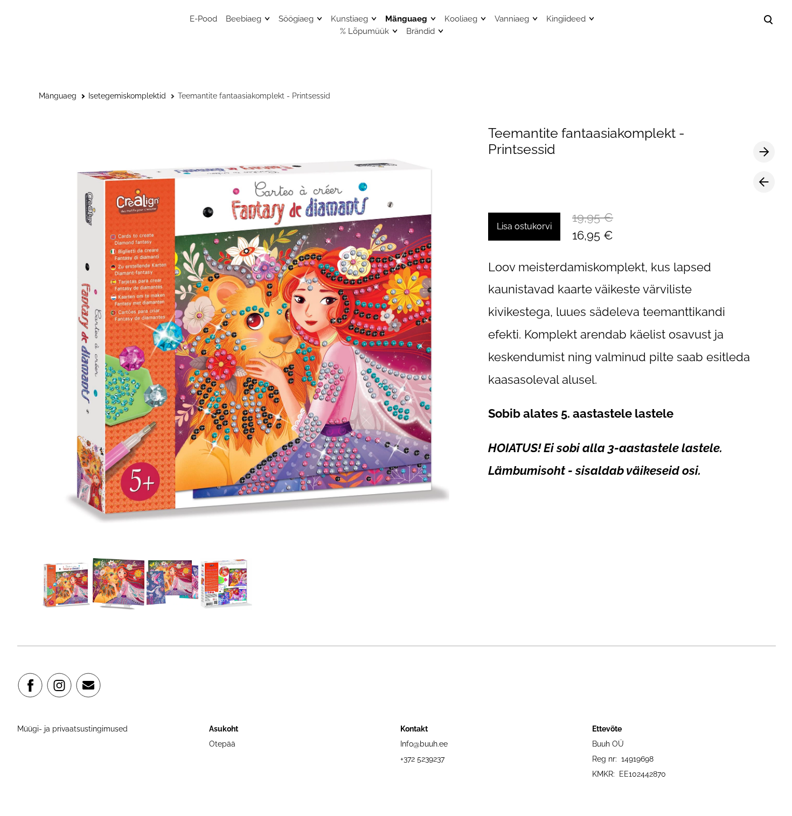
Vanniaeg (512, 19)
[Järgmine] (764, 152)
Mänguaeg (406, 19)
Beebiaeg (243, 19)
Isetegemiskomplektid (127, 96)
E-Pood (203, 19)
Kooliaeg (460, 19)
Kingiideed (566, 19)
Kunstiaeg (349, 19)
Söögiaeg (296, 19)
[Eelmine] (764, 182)
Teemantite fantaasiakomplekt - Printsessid (254, 96)
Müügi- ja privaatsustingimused (72, 728)
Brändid (420, 31)
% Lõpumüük (364, 31)
